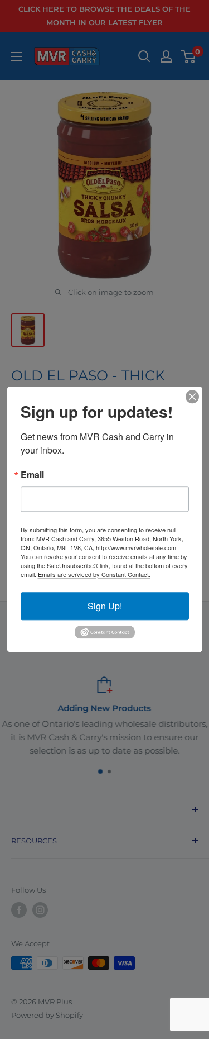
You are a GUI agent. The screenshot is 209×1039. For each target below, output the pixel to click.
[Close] (192, 396)
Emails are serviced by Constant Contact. (94, 574)
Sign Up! (105, 605)
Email (32, 474)
